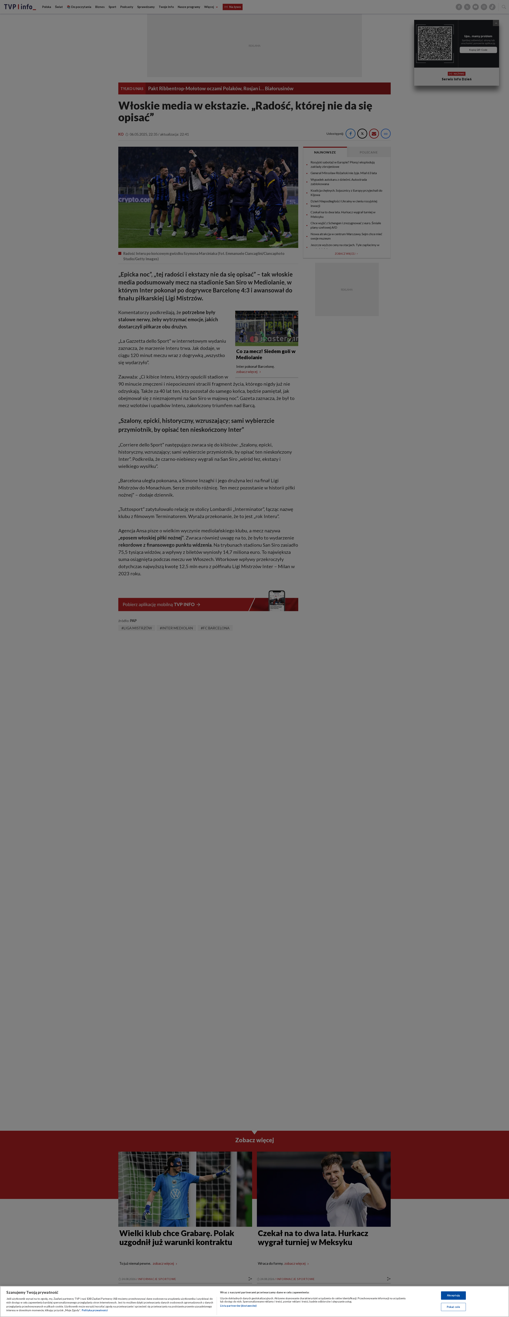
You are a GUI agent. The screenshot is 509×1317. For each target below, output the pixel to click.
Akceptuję (453, 1295)
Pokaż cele (453, 1306)
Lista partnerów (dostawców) (238, 1305)
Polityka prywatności (95, 1310)
